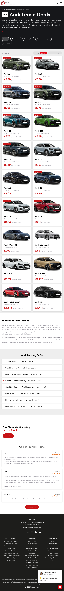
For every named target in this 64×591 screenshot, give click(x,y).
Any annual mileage (42, 39)
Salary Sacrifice (52, 543)
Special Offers (32, 541)
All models (15, 39)
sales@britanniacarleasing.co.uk (32, 527)
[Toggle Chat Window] (60, 587)
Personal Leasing (32, 546)
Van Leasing (32, 553)
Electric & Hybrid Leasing (32, 548)
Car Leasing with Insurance (53, 558)
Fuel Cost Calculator (53, 553)
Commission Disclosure (11, 543)
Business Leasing (32, 543)
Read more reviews (32, 507)
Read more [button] (6, 31)
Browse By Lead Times (32, 565)
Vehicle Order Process (53, 546)
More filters (6, 43)
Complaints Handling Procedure (11, 555)
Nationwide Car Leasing (32, 555)
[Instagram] (32, 532)
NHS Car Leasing (32, 567)
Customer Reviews (53, 551)
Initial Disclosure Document (11, 546)
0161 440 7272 (39, 522)
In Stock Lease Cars (32, 551)
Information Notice (11, 548)
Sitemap (52, 560)
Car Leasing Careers (53, 555)
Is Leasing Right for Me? (11, 541)
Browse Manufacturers (32, 560)
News (52, 541)
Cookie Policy (11, 560)
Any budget (27, 39)
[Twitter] (28, 532)
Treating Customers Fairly (11, 553)
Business (43, 53)
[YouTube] (40, 532)
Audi (4, 39)
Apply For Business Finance (32, 558)
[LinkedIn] (36, 532)
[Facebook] (24, 532)
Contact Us (8, 436)
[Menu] (61, 3)
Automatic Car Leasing (32, 562)
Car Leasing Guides (52, 548)
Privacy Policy (11, 558)
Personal (36, 53)
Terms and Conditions (11, 551)
